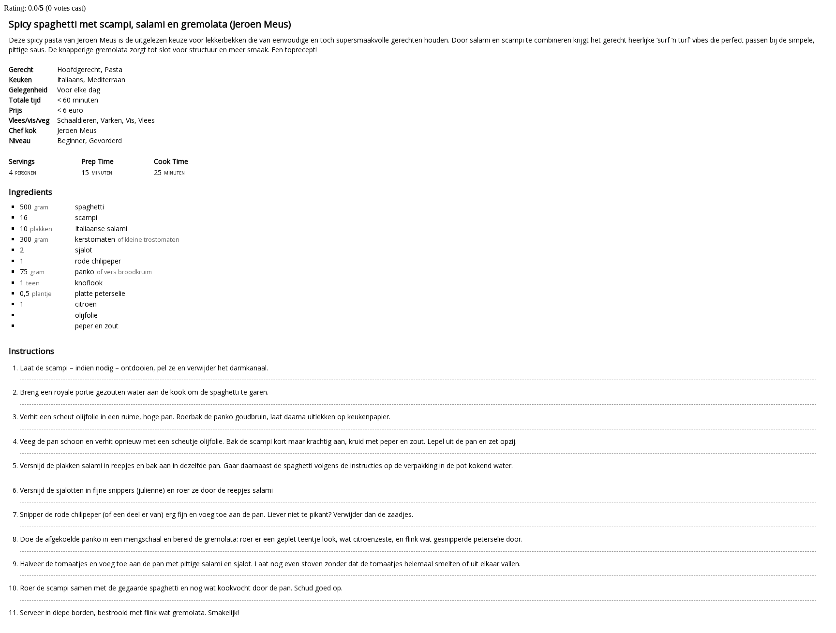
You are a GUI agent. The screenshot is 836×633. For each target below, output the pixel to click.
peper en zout (97, 325)
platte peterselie (100, 293)
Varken (111, 120)
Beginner (71, 140)
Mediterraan (106, 79)
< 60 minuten (77, 99)
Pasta (113, 69)
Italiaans (70, 79)
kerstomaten (95, 239)
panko (84, 271)
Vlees (146, 120)
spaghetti (89, 206)
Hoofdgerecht (79, 69)
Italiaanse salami (101, 228)
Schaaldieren (77, 120)
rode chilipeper (98, 260)
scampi (86, 217)
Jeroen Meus (77, 130)
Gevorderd (105, 140)
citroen (86, 304)
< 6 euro (70, 110)
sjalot (83, 249)
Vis (130, 120)
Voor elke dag (78, 89)
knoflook (89, 282)
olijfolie (86, 315)
